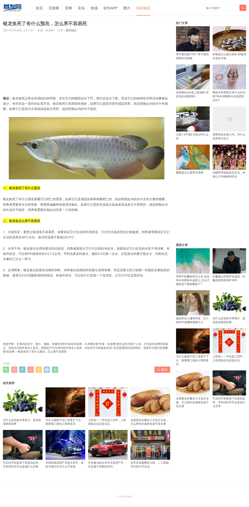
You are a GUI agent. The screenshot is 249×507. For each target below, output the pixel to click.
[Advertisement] (86, 64)
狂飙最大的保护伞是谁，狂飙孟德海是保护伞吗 (229, 278)
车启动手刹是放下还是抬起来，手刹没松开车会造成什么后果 (22, 464)
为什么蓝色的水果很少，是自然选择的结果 (22, 421)
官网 (68, 7)
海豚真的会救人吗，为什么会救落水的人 (229, 136)
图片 (126, 7)
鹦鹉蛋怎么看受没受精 (189, 172)
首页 (39, 7)
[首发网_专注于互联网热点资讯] (12, 8)
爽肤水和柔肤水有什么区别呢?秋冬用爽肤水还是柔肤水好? (229, 96)
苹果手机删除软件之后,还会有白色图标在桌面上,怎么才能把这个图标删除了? (193, 280)
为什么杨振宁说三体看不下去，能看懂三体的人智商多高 (65, 421)
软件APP (110, 7)
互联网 (54, 7)
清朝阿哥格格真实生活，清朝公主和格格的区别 (229, 174)
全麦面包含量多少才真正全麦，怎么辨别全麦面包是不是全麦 (150, 421)
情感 (94, 7)
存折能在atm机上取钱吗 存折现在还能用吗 (192, 94)
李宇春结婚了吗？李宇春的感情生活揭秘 (192, 56)
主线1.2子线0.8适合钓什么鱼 (192, 136)
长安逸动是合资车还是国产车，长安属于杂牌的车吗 (107, 464)
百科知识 (143, 7)
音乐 (81, 7)
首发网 (10, 351)
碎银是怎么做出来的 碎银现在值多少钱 (229, 56)
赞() (162, 369)
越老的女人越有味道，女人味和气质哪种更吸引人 (192, 320)
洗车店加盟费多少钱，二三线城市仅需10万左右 (150, 464)
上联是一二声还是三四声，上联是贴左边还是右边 (107, 421)
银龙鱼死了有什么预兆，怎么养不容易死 (42, 351)
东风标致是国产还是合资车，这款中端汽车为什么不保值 (65, 464)
